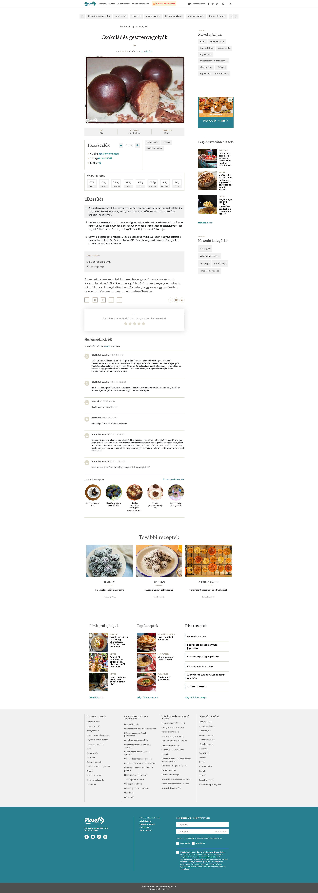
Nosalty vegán (159, 597)
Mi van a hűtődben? (141, 3)
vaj (99, 162)
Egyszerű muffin (94, 726)
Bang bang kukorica (170, 732)
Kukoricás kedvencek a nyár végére (176, 717)
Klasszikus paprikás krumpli (135, 775)
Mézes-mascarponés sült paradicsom (135, 734)
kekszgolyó (204, 263)
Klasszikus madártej (95, 744)
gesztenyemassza (108, 153)
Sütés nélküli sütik (206, 739)
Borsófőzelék (92, 753)
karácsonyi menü (154, 148)
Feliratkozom (220, 831)
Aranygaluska (93, 731)
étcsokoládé (105, 158)
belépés (107, 346)
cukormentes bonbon (209, 256)
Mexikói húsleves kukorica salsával (176, 779)
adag (130, 145)
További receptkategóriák (210, 784)
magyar (166, 142)
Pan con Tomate (131, 724)
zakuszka (136, 16)
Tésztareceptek (206, 766)
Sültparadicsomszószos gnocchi (138, 759)
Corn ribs (165, 754)
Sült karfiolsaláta (196, 686)
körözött (221, 67)
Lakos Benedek (208, 597)
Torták (201, 762)
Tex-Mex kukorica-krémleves (174, 741)
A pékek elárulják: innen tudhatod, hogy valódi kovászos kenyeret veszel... (225, 182)
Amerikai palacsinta (95, 780)
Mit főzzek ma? (123, 3)
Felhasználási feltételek (149, 818)
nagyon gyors (153, 142)
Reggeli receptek (206, 780)
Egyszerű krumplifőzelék (97, 739)
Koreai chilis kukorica (170, 745)
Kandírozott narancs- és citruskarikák (208, 590)
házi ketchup (206, 48)
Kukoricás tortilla (169, 770)
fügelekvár (205, 54)
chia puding (206, 67)
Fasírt (89, 748)
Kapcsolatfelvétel (147, 824)
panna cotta (224, 48)
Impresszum (144, 827)
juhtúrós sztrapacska (99, 16)
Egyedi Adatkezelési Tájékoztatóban (195, 866)
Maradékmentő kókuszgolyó (109, 590)
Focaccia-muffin (196, 636)
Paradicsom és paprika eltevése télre (140, 728)
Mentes (113, 654)
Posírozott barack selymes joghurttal (202, 646)
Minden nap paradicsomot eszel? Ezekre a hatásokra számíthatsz (225, 159)
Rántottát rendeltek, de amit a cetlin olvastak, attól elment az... (117, 662)
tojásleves (205, 73)
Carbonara (91, 784)
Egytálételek (204, 753)
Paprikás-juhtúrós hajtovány (136, 788)
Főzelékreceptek (206, 744)
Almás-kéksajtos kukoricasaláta (175, 784)
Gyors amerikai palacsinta (165, 638)
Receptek (103, 3)
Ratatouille (129, 797)
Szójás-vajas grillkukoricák (173, 736)
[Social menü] (213, 3)
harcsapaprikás (196, 16)
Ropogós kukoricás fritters (173, 727)
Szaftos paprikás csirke (134, 779)
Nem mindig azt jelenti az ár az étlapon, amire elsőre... (118, 680)
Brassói (90, 771)
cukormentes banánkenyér (213, 60)
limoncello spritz (217, 16)
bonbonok (125, 26)
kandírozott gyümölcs (209, 271)
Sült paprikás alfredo (133, 784)
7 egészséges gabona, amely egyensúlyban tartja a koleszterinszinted (225, 206)
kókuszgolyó (205, 248)
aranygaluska (153, 16)
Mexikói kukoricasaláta (171, 788)
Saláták (202, 771)
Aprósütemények (206, 726)
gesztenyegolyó (140, 26)
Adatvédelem (145, 821)
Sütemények (204, 731)
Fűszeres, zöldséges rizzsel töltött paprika (138, 769)
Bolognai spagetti (94, 762)
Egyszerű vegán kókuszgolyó (159, 590)
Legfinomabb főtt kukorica (173, 723)
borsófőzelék (221, 73)
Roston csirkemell (94, 775)
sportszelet (120, 16)
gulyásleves (163, 674)
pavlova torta (217, 41)
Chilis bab (91, 757)
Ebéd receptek (205, 722)
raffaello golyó (220, 263)
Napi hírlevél (185, 843)
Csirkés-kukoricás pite (171, 775)
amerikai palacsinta (166, 634)
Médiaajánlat (145, 830)
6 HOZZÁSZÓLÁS (146, 51)
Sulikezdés (223, 150)
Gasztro (114, 634)
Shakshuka (129, 793)
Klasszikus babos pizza (200, 666)
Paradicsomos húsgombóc (98, 766)
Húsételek (203, 748)
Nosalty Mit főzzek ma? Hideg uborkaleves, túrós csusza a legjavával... (119, 642)
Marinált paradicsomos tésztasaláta (140, 763)
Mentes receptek (206, 735)
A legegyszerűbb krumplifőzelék (166, 658)
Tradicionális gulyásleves (164, 678)
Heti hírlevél (200, 843)
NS (134, 45)
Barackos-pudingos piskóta (203, 656)
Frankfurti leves (93, 722)
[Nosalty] (90, 3)
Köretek (202, 775)
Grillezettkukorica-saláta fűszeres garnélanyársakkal (176, 760)
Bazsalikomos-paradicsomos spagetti (136, 753)
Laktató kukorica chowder (173, 750)
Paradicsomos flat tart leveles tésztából (137, 746)
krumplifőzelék (164, 654)
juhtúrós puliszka (173, 16)
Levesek (202, 757)
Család (222, 172)
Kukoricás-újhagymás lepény (174, 766)
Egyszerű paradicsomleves (98, 735)
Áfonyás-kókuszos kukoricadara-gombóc (206, 676)
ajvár (202, 41)
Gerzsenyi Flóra (109, 597)
